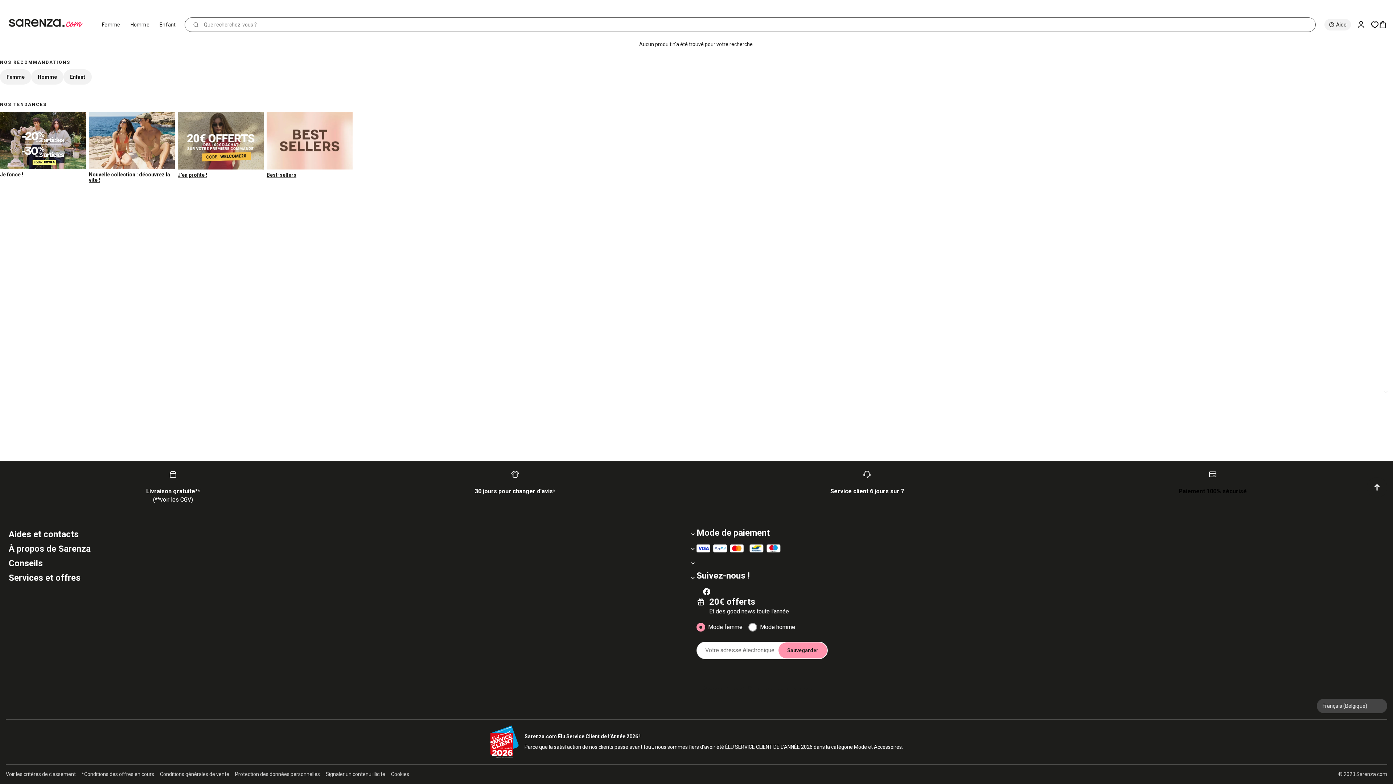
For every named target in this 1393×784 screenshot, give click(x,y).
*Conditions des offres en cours (118, 774)
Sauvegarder (802, 650)
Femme (111, 25)
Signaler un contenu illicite (355, 774)
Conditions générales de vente (194, 774)
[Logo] (49, 23)
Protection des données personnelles (277, 774)
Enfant (168, 25)
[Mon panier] (1385, 24)
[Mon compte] (1364, 24)
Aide (1341, 25)
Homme (140, 25)
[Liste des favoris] (1374, 24)
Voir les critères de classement (41, 774)
